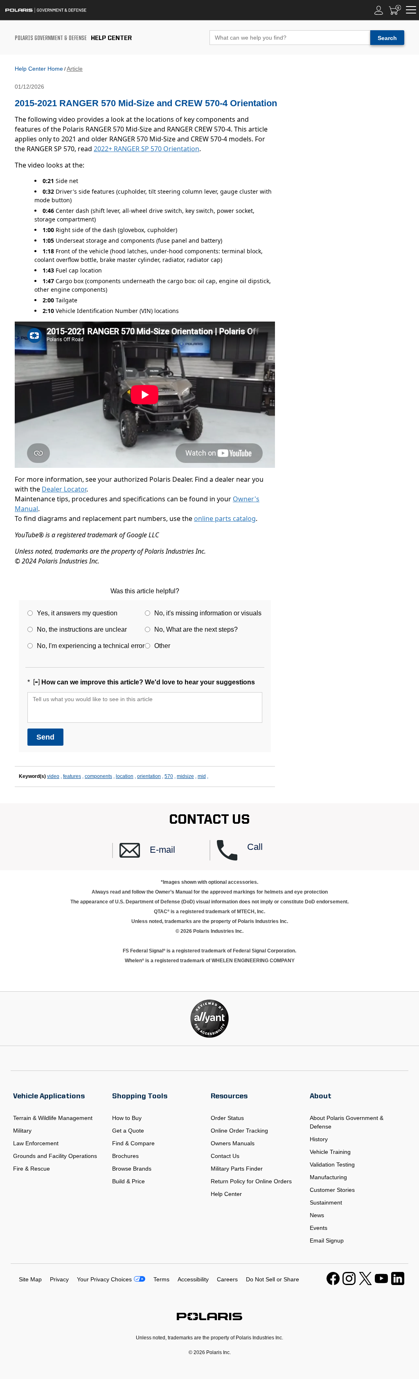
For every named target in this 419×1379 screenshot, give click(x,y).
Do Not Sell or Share (272, 1279)
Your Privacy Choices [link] (104, 1279)
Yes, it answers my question (77, 613)
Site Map (30, 1279)
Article (75, 68)
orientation (149, 776)
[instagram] (349, 1283)
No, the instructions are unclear (82, 629)
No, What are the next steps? (196, 629)
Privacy (59, 1279)
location (124, 776)
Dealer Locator (64, 489)
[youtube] (381, 1283)
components (98, 776)
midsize (185, 776)
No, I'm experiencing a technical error (90, 645)
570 (168, 776)
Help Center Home (39, 68)
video (53, 776)
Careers (227, 1279)
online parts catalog (225, 518)
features (72, 776)
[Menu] (411, 10)
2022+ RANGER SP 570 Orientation (146, 148)
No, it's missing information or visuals (207, 613)
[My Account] (379, 10)
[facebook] (333, 1283)
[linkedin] (397, 1283)
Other (162, 645)
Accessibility (193, 1279)
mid (202, 776)
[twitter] (365, 1283)
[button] (164, 850)
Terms (161, 1279)
